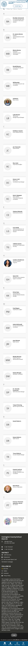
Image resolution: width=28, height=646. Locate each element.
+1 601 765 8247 (8, 547)
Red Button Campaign (7, 561)
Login (14, 635)
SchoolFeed (24, 639)
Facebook (6, 573)
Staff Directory (7, 555)
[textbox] (15, 9)
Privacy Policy (7, 575)
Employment (7, 557)
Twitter (5, 571)
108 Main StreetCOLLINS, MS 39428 (9, 542)
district (5, 553)
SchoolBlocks (16, 639)
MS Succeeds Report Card (10, 559)
